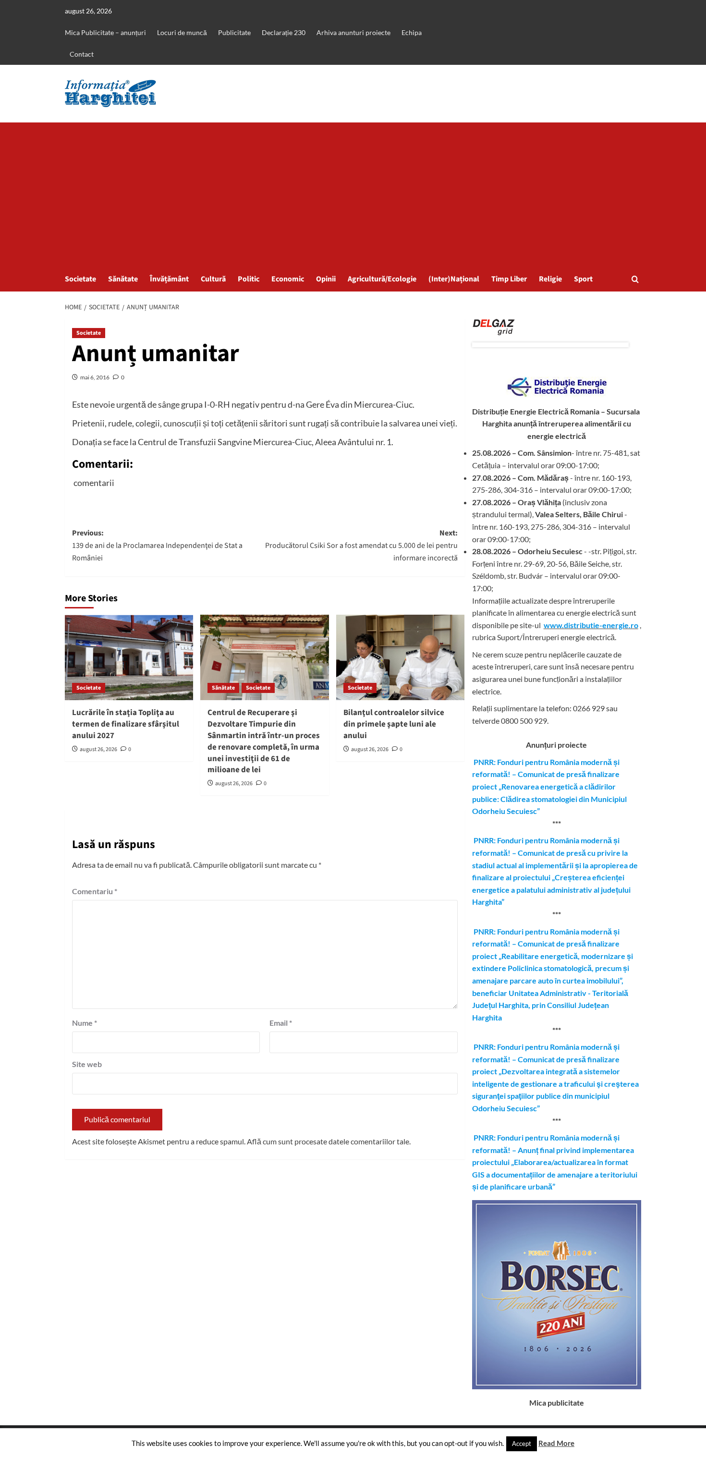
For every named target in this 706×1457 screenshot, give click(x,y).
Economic (287, 279)
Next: (361, 545)
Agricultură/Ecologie (382, 279)
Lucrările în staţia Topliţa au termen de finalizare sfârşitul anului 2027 (125, 724)
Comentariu (94, 891)
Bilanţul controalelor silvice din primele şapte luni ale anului (393, 724)
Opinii (326, 279)
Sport (583, 279)
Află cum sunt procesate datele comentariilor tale (328, 1141)
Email (280, 1022)
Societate (80, 279)
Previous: (157, 545)
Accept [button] (521, 1443)
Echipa (412, 32)
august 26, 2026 (98, 749)
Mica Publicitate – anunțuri (105, 32)
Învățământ (169, 279)
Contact (82, 54)
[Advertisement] (353, 194)
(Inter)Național (453, 279)
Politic (248, 279)
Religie (550, 279)
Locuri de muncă (182, 32)
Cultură (213, 279)
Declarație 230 (283, 32)
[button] (635, 279)
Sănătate (123, 279)
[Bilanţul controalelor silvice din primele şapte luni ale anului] (400, 657)
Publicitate (234, 32)
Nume (84, 1022)
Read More (556, 1443)
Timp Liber (509, 279)
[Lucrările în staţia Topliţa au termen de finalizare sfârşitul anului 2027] (129, 657)
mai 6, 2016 (95, 377)
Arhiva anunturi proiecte (353, 32)
